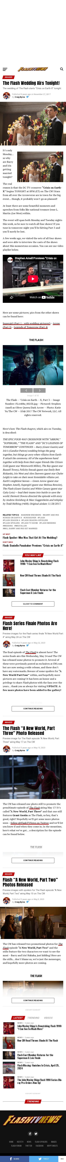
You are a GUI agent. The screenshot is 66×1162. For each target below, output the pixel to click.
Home (11, 1141)
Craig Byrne (20, 97)
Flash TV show (30, 523)
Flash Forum (16, 1145)
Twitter (28, 1145)
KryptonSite (52, 1145)
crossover (30, 518)
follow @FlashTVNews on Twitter (30, 823)
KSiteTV (20, 1141)
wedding (8, 526)
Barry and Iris (51, 515)
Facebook (39, 1145)
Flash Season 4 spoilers (35, 520)
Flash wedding (48, 523)
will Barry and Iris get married (20, 529)
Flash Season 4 (12, 520)
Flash (42, 518)
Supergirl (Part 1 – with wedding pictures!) (26, 323)
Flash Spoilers (41, 1141)
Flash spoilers (12, 523)
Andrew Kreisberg (31, 515)
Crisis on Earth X (13, 518)
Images (54, 1141)
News (29, 1141)
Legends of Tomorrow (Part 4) (31, 327)
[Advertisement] (33, 33)
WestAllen (21, 526)
